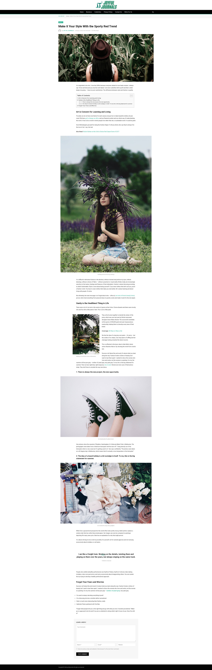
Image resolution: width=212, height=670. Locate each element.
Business (89, 12)
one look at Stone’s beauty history (125, 295)
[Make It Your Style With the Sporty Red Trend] (106, 58)
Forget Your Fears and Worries (87, 105)
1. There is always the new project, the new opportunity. (95, 102)
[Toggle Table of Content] (130, 95)
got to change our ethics (92, 118)
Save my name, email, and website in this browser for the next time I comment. (98, 649)
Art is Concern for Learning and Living (89, 98)
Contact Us (118, 12)
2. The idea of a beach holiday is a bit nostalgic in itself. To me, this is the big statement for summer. (106, 103)
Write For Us (128, 12)
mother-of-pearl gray (113, 591)
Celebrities (97, 12)
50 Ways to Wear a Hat (115, 331)
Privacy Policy (108, 12)
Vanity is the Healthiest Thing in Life (89, 100)
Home (82, 12)
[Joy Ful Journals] (106, 5)
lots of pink (107, 365)
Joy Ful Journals (68, 30)
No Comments (87, 30)
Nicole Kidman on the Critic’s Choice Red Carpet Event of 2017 (101, 131)
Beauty (61, 22)
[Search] (153, 12)
